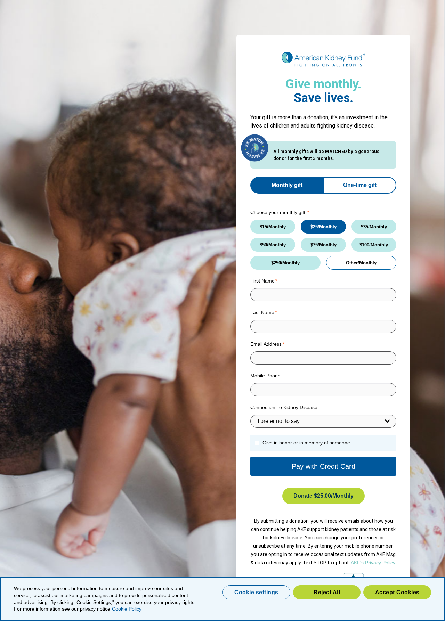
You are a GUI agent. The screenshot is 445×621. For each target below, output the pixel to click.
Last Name (262, 312)
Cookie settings (256, 592)
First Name (262, 281)
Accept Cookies (397, 592)
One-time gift (360, 185)
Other (352, 262)
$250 (276, 262)
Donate (312, 496)
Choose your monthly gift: (278, 212)
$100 (364, 244)
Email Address (266, 344)
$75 (314, 244)
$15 (263, 226)
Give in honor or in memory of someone (306, 443)
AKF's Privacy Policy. (373, 562)
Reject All (327, 592)
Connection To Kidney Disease (283, 407)
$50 (263, 244)
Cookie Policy (126, 609)
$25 (314, 226)
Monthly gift (287, 185)
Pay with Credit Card (323, 466)
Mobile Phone (265, 375)
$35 (364, 226)
